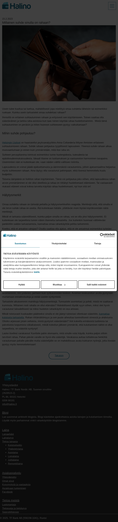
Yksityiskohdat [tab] (59, 243)
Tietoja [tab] (97, 243)
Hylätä (21, 284)
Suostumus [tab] (20, 243)
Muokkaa (57, 284)
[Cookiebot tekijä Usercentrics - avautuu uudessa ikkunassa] (102, 235)
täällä (37, 272)
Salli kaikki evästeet (96, 284)
